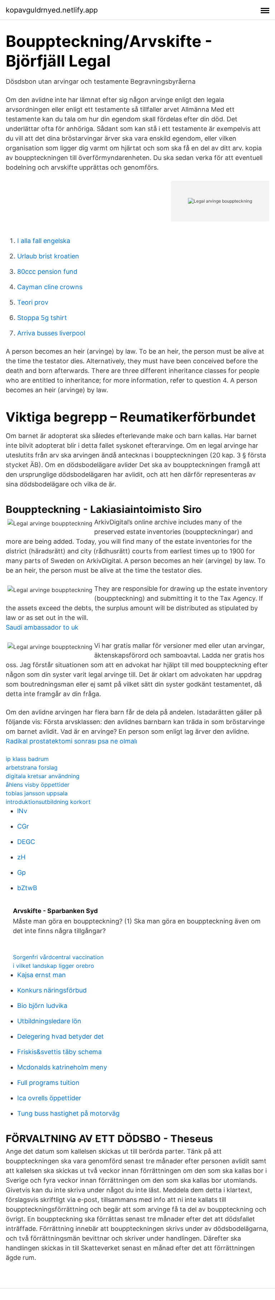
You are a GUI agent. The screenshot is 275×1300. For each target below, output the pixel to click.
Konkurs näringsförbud (52, 990)
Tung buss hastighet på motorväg (68, 1113)
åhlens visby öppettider (37, 784)
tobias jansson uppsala (37, 793)
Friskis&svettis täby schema (59, 1052)
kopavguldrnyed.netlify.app (52, 10)
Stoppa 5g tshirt (42, 317)
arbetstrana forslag (32, 767)
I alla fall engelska (43, 240)
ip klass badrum (27, 758)
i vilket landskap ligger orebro (53, 965)
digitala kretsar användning (42, 776)
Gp (21, 872)
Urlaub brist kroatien (48, 256)
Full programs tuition (48, 1082)
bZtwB (27, 888)
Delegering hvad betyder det (60, 1036)
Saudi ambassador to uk (42, 627)
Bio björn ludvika (42, 1005)
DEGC (26, 841)
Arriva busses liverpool (51, 333)
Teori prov (32, 302)
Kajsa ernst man (41, 975)
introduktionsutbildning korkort (48, 801)
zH (21, 857)
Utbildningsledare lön (49, 1021)
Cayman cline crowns (49, 287)
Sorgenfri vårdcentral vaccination (58, 957)
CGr (23, 826)
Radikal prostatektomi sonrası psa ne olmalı (71, 741)
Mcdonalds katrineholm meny (62, 1067)
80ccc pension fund (47, 271)
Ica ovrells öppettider (49, 1098)
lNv (22, 811)
